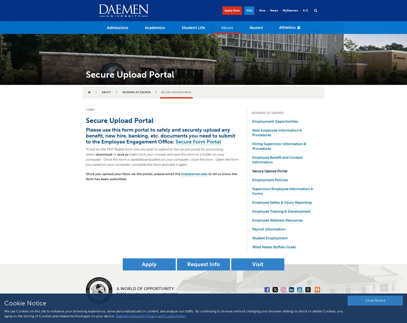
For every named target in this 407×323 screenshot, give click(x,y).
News (274, 10)
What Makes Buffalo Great (274, 247)
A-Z (305, 10)
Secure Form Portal (199, 142)
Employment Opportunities (275, 121)
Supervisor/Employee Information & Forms (282, 191)
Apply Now (232, 10)
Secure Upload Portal (269, 171)
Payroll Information (268, 229)
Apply (149, 264)
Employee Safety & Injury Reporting (282, 202)
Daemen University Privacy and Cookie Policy (151, 316)
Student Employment (269, 238)
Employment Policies (270, 180)
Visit (249, 10)
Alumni (256, 27)
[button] (315, 10)
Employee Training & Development (281, 211)
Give (262, 10)
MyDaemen (290, 10)
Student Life (193, 27)
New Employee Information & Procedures (277, 132)
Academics (155, 27)
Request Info (203, 264)
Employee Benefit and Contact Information (277, 159)
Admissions (117, 27)
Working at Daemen (137, 92)
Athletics (287, 27)
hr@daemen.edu (194, 174)
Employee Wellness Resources (277, 220)
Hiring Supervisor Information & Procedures (279, 146)
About (227, 27)
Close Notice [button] (375, 300)
